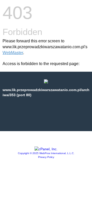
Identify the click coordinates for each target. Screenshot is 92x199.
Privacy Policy (46, 157)
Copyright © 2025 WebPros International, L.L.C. (46, 153)
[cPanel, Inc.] (45, 149)
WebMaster (13, 53)
